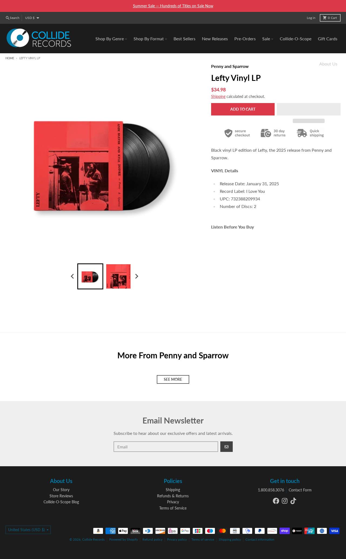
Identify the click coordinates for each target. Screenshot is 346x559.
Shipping (218, 96)
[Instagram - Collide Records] (284, 501)
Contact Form (300, 490)
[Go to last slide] (72, 276)
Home (9, 58)
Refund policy (152, 539)
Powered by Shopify (123, 539)
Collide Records (93, 539)
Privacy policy (177, 539)
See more (173, 379)
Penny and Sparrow (230, 66)
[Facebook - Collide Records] (276, 501)
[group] (90, 276)
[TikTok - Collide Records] (293, 501)
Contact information (259, 539)
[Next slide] (136, 276)
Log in (311, 18)
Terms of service (202, 539)
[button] (309, 109)
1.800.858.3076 (271, 490)
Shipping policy (230, 539)
